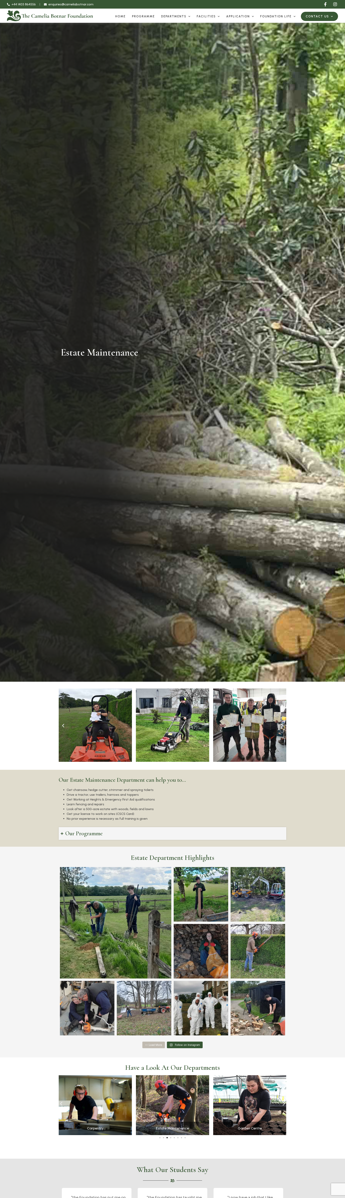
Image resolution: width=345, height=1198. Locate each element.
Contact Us (317, 16)
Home (120, 16)
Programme (143, 16)
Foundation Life (275, 16)
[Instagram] (335, 4)
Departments (173, 16)
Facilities (206, 16)
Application (238, 16)
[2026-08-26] (172, 1105)
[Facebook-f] (325, 4)
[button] (63, 725)
